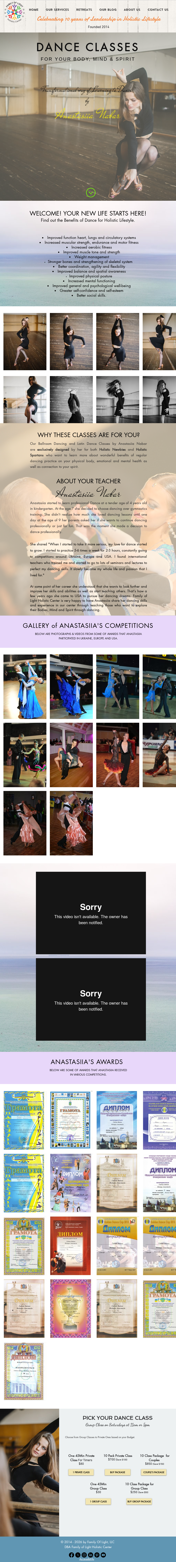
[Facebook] (71, 1555)
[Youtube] (103, 1555)
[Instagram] (84, 1555)
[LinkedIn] (90, 1555)
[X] (77, 1555)
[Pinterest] (97, 1555)
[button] (86, 1559)
